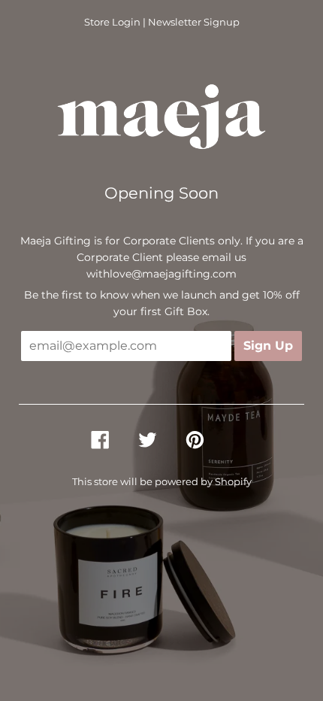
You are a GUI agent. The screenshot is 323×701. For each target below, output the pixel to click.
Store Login (112, 22)
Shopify (233, 481)
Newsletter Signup (194, 22)
